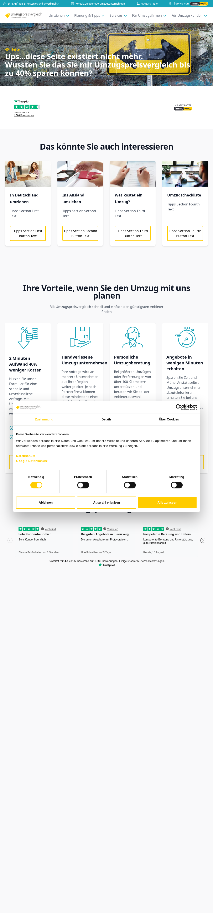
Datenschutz (26, 456)
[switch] (83, 485)
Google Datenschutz (32, 461)
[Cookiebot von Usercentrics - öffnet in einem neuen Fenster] (179, 407)
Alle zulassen (167, 502)
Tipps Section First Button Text (28, 233)
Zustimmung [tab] (44, 419)
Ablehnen (46, 502)
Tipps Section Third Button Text (133, 233)
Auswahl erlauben (106, 502)
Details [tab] (107, 419)
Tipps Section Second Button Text (80, 233)
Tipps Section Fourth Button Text (185, 233)
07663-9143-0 (149, 3)
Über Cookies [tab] (169, 419)
